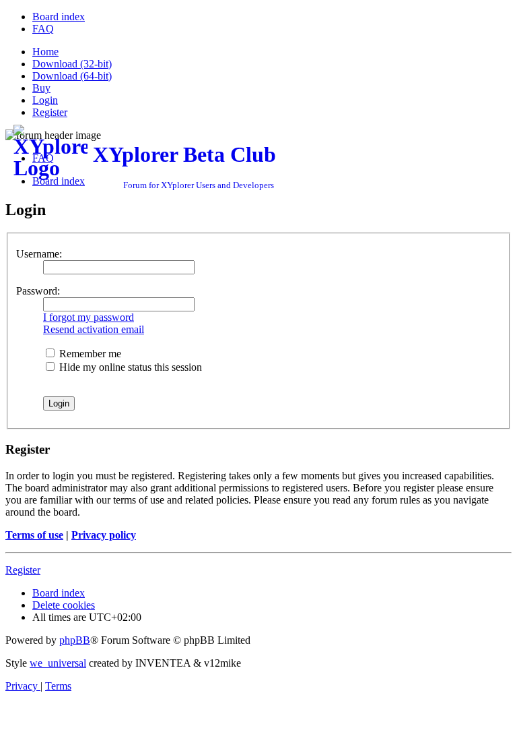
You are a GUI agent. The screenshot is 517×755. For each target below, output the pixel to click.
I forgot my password (88, 317)
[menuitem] (58, 16)
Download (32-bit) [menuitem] (72, 63)
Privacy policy (103, 535)
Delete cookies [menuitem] (63, 605)
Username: (39, 254)
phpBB (74, 640)
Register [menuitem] (49, 112)
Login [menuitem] (45, 100)
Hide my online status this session (129, 367)
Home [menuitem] (45, 51)
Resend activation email (93, 329)
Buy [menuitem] (41, 88)
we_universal (58, 663)
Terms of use (34, 535)
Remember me (89, 353)
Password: (38, 291)
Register (22, 570)
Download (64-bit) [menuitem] (72, 76)
